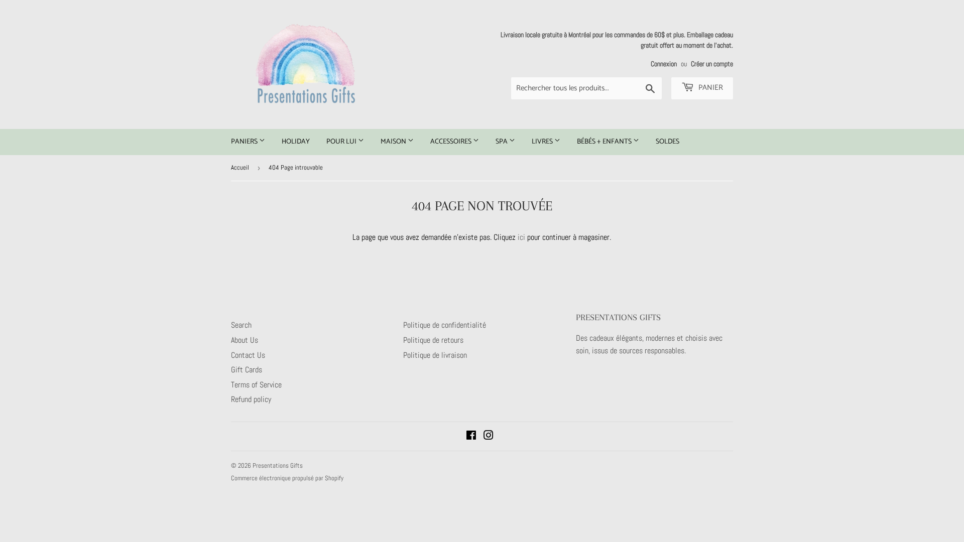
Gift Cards (246, 369)
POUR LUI (342, 142)
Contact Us (248, 355)
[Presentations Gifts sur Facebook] (471, 436)
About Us (244, 340)
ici (521, 237)
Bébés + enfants (605, 142)
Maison (394, 142)
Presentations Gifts (278, 465)
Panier (709, 87)
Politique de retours (433, 340)
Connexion (664, 64)
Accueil (240, 167)
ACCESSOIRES (451, 142)
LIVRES (543, 142)
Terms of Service (256, 384)
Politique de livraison (435, 355)
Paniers (245, 142)
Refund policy (251, 399)
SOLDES (667, 142)
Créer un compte (712, 64)
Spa (502, 142)
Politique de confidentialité (444, 325)
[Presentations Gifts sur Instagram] (489, 436)
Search (241, 325)
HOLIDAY (296, 142)
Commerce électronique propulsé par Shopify (287, 478)
